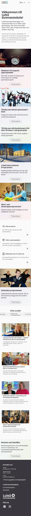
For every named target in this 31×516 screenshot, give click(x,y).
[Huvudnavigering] (28, 2)
